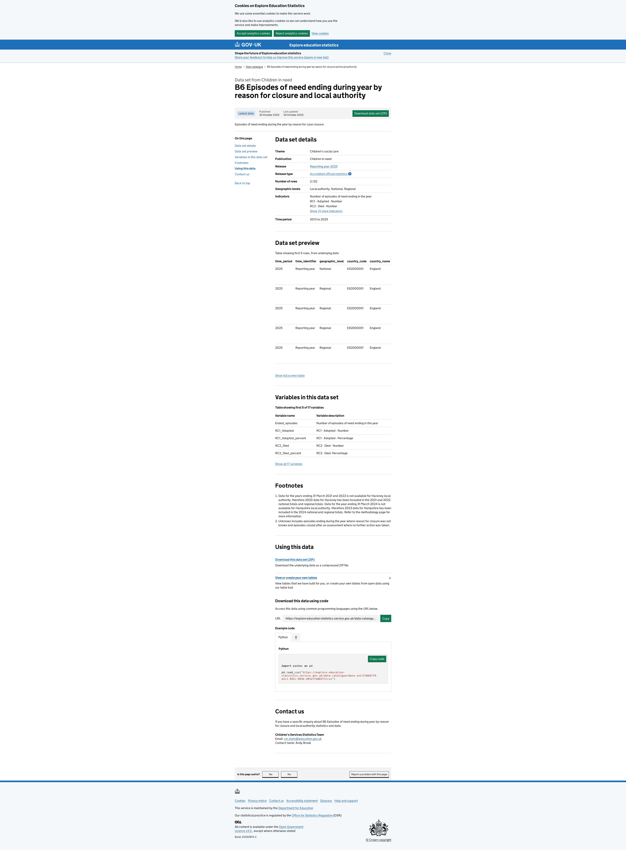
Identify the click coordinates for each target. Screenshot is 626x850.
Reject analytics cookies (292, 33)
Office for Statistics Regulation (312, 815)
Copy (385, 618)
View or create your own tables (296, 578)
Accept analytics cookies (253, 33)
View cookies (320, 33)
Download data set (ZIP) (370, 113)
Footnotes (241, 163)
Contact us (242, 174)
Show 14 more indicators (326, 211)
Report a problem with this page (369, 774)
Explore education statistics (314, 45)
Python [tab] (283, 637)
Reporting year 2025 (324, 166)
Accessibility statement (302, 801)
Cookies (240, 801)
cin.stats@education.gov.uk (303, 739)
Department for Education (295, 808)
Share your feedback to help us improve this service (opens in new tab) (281, 57)
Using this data (245, 168)
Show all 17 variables (289, 464)
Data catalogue (254, 66)
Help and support (346, 801)
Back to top (242, 183)
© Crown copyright (378, 840)
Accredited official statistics (330, 174)
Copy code (377, 659)
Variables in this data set (251, 157)
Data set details (245, 146)
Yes (274, 774)
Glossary (326, 801)
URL (278, 618)
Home (238, 66)
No (292, 774)
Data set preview (246, 151)
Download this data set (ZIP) (295, 559)
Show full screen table (290, 375)
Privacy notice (257, 801)
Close (387, 53)
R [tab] (296, 637)
